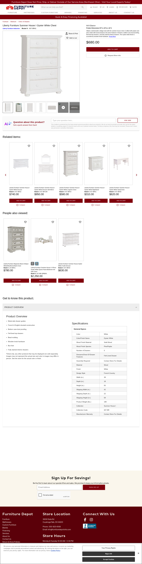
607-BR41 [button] (32, 28)
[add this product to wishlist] (29, 146)
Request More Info (114, 55)
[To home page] (20, 7)
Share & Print (73, 33)
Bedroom (13, 21)
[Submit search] (82, 7)
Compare (22, 205)
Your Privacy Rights (108, 548)
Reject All (108, 554)
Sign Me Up (94, 487)
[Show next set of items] (136, 175)
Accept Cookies (108, 559)
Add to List (73, 38)
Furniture (12, 13)
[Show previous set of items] (5, 175)
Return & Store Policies (11, 542)
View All (74, 107)
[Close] (138, 553)
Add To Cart (112, 49)
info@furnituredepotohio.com (59, 529)
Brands (68, 13)
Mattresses (29, 13)
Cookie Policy (55, 550)
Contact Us (129, 13)
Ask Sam (127, 120)
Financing (82, 13)
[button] (91, 7)
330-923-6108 (55, 527)
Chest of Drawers (24, 21)
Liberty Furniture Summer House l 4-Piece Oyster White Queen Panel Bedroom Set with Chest (43, 269)
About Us (113, 13)
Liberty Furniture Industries (11, 28)
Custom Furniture (49, 13)
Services (98, 13)
